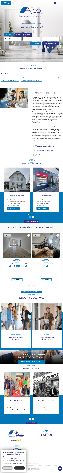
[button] (33, 217)
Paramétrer (7, 468)
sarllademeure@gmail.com (43, 409)
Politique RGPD (47, 465)
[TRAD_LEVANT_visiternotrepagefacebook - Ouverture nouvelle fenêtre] (46, 440)
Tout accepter (20, 468)
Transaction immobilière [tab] (45, 146)
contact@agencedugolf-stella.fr (16, 409)
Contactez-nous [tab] (41, 155)
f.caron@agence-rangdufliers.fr (16, 201)
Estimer (27, 34)
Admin (39, 465)
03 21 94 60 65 (40, 200)
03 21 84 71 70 (11, 200)
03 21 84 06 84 (40, 408)
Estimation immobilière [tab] (44, 150)
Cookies (55, 465)
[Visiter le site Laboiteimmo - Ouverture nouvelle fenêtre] (34, 469)
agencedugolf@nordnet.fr (43, 201)
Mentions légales (31, 465)
